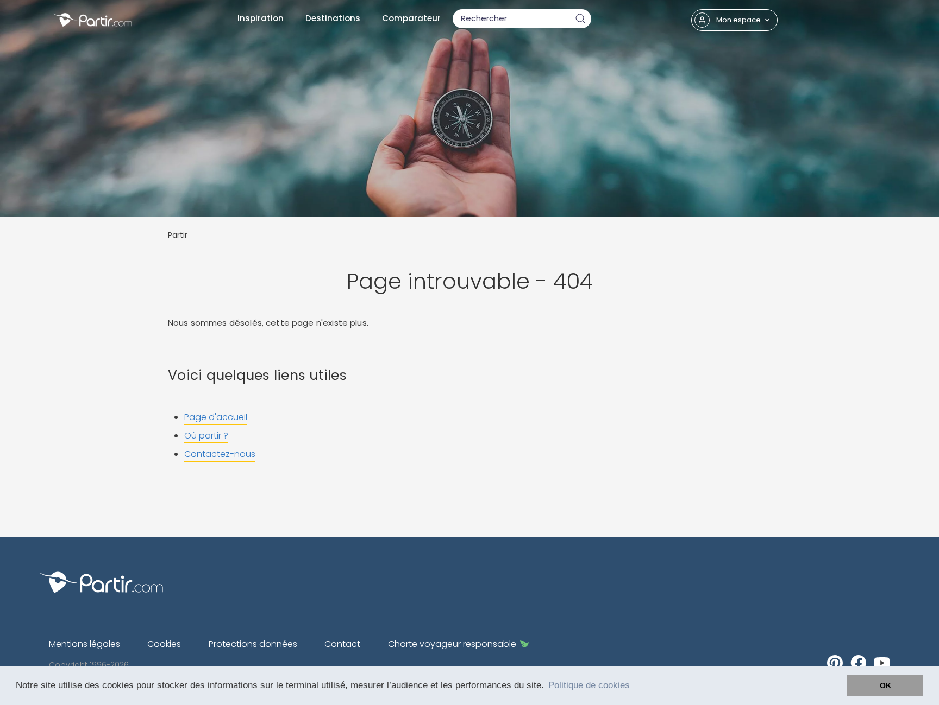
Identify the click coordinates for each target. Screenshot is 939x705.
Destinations (332, 18)
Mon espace (738, 20)
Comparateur (411, 18)
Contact (342, 644)
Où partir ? (206, 435)
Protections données (253, 644)
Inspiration (260, 18)
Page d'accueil (215, 417)
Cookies (164, 644)
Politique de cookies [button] (589, 685)
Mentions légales (84, 644)
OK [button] (885, 685)
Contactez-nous (219, 454)
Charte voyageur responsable (452, 644)
